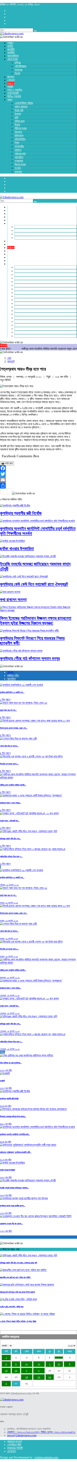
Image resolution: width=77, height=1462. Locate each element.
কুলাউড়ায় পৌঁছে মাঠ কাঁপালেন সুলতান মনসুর (30, 658)
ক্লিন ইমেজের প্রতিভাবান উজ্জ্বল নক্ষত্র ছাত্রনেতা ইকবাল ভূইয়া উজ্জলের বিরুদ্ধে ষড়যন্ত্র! (35, 620)
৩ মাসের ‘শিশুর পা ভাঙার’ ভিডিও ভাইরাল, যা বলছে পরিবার (18, 1321)
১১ (39, 1364)
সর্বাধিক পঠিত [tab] (13, 675)
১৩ (58, 1364)
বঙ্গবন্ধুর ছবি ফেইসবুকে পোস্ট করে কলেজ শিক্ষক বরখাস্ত (17, 1292)
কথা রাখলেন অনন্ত (13, 599)
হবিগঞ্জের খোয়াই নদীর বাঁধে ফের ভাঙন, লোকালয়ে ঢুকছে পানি (18, 1263)
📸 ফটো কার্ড (7, 463)
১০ (26, 1364)
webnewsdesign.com (46, 1457)
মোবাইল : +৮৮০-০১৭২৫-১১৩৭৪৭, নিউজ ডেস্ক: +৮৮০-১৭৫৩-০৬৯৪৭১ (41, 1432)
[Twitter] (38, 474)
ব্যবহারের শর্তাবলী (15, 1448)
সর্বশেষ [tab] (10, 672)
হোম (9, 358)
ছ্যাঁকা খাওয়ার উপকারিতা (17, 548)
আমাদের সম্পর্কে (14, 1441)
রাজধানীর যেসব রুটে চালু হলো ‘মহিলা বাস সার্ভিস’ (15, 1277)
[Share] (38, 485)
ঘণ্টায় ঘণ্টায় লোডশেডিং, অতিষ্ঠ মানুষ (11, 1307)
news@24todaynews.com (21, 1435)
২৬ (49, 1377)
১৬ (16, 1370)
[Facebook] (38, 468)
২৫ (38, 1377)
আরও (2, 1052)
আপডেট (11, 361)
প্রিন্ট (48, 376)
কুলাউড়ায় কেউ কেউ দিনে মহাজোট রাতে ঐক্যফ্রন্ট (34, 584)
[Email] (38, 480)
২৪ (26, 1377)
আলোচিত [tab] (11, 678)
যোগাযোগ (11, 1451)
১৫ (6, 1370)
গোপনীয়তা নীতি (14, 1444)
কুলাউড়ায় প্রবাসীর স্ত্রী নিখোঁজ (21, 513)
